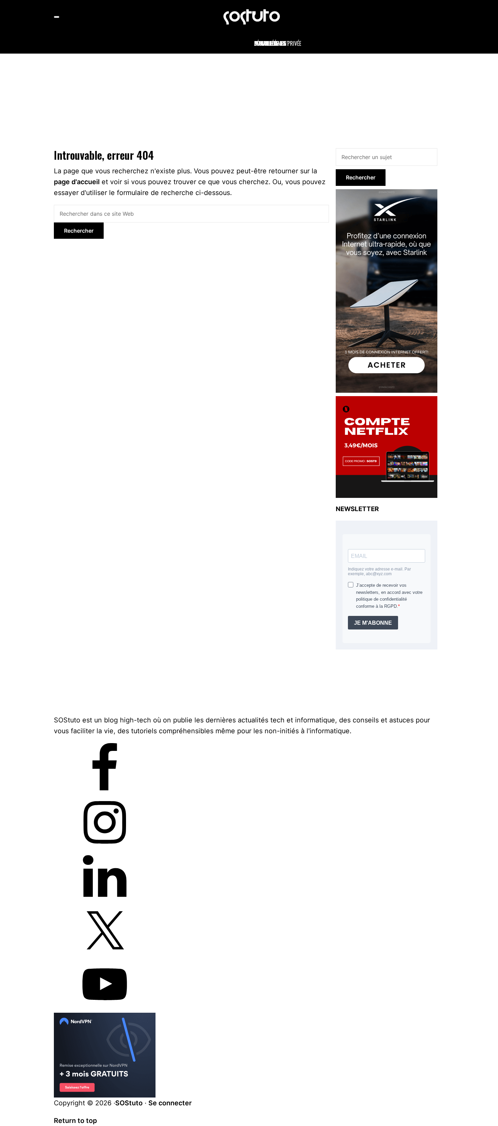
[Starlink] (386, 193)
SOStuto (129, 1103)
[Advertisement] (249, 99)
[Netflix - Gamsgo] (386, 400)
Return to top (75, 1121)
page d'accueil (77, 182)
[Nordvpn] (104, 1018)
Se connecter (170, 1103)
